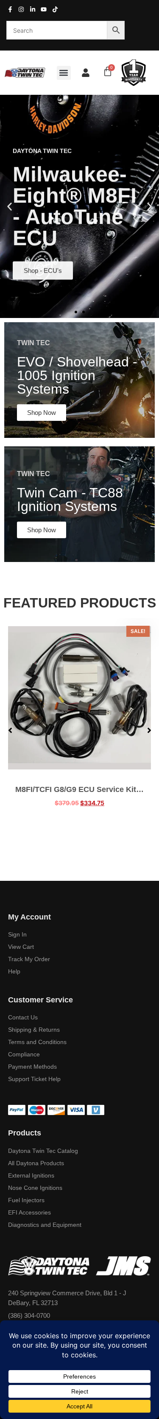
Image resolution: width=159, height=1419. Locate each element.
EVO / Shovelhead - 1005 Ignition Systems (77, 375)
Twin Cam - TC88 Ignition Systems (70, 499)
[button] (64, 73)
